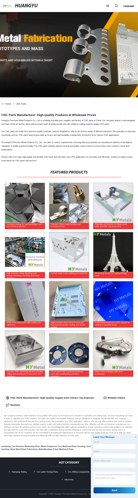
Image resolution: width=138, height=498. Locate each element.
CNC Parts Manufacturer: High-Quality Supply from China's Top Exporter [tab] (52, 398)
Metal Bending (45, 449)
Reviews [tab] (15, 405)
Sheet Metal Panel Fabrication (24, 449)
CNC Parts (21, 104)
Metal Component (49, 446)
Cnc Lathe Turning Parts (47, 472)
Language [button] (128, 6)
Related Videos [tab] (116, 398)
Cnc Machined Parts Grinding (71, 446)
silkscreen (68, 479)
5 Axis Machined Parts (63, 449)
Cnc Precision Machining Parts (26, 446)
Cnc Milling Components (78, 472)
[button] (108, 6)
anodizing (6, 446)
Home (8, 104)
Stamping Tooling (19, 472)
